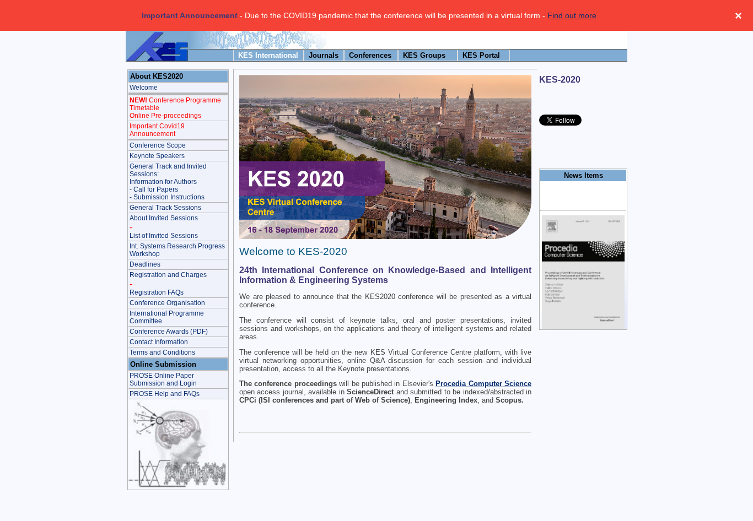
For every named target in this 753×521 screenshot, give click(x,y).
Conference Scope (158, 145)
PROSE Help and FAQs (165, 394)
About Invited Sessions (164, 218)
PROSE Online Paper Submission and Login (163, 379)
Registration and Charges (168, 275)
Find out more (571, 15)
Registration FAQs (157, 292)
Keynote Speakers (157, 156)
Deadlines (145, 264)
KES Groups (424, 55)
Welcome (144, 87)
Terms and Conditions (162, 352)
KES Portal (481, 55)
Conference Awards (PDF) (169, 331)
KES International (268, 55)
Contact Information (159, 342)
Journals (323, 55)
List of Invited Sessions (164, 236)
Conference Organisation (167, 303)
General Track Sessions (165, 207)
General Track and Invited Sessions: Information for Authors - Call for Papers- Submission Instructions (168, 181)
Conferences (370, 55)
